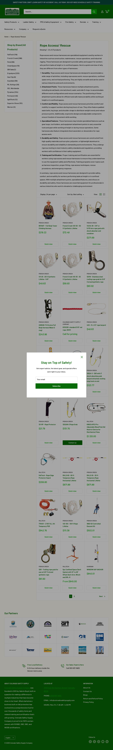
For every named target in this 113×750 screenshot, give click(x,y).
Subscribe (56, 386)
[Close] (82, 356)
